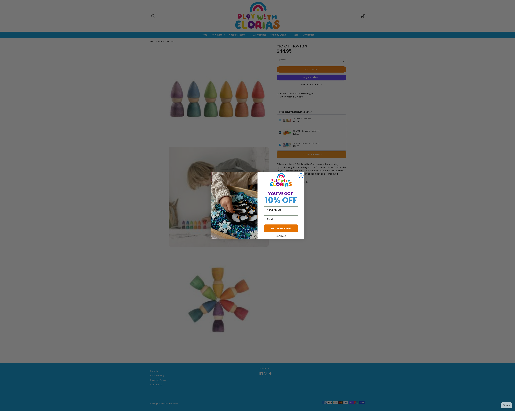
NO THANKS (281, 236)
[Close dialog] (301, 175)
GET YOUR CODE (281, 228)
